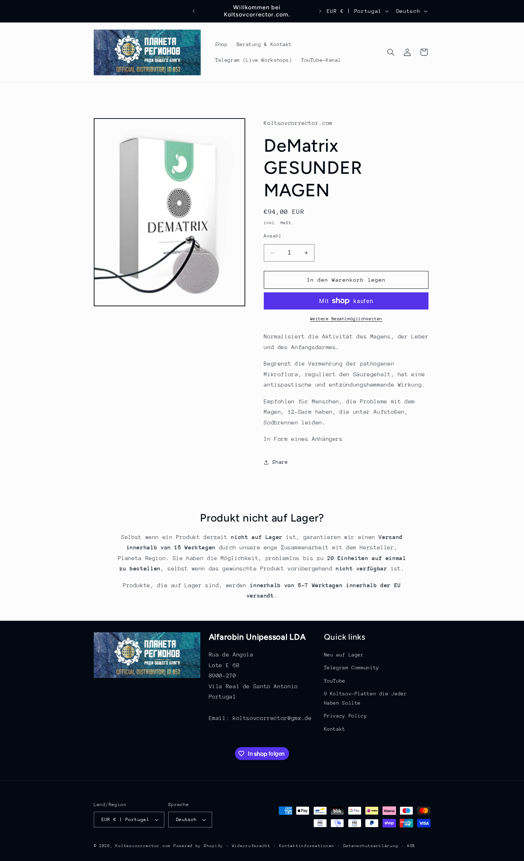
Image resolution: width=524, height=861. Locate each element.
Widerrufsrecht (251, 846)
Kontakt (334, 729)
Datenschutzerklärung (371, 846)
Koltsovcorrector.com (143, 846)
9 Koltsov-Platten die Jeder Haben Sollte (365, 698)
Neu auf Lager (344, 655)
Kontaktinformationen (306, 846)
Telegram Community (351, 668)
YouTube (334, 681)
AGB (411, 846)
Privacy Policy (345, 716)
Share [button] (280, 462)
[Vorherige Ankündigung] (194, 11)
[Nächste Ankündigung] (320, 11)
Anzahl (273, 235)
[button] (390, 52)
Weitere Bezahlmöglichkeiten (346, 318)
